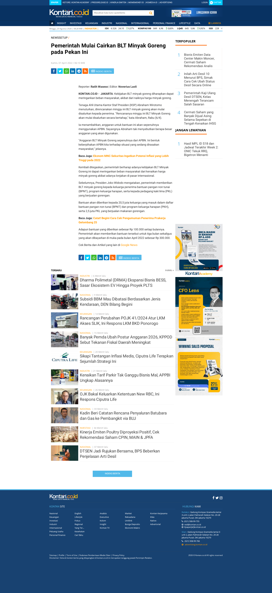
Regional (79, 524)
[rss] (85, 71)
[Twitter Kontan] (217, 497)
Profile (61, 555)
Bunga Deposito (132, 524)
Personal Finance (164, 23)
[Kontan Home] (52, 23)
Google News (129, 245)
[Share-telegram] (79, 71)
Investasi (76, 23)
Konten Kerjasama (158, 513)
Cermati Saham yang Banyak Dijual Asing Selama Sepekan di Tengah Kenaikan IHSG (200, 117)
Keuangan (91, 23)
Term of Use (71, 555)
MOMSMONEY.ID (136, 2)
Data (197, 23)
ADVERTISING (166, 2)
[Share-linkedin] (72, 71)
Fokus (77, 520)
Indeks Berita (112, 473)
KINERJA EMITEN (118, 2)
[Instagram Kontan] (221, 497)
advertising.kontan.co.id (195, 544)
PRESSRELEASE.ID (99, 2)
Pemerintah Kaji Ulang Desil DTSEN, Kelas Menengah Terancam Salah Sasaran (199, 98)
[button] (151, 13)
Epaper (54, 2)
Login (205, 2)
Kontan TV (105, 527)
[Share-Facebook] (54, 71)
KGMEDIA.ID (151, 2)
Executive (104, 517)
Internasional (140, 23)
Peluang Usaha (56, 531)
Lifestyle (185, 23)
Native (153, 520)
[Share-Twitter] (60, 71)
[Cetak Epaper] (194, 16)
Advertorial (155, 524)
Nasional (121, 23)
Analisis (103, 513)
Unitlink (128, 520)
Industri (107, 23)
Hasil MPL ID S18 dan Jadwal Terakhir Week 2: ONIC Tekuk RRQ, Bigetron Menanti (201, 149)
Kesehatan (80, 531)
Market (128, 513)
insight (61, 23)
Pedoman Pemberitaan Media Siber (94, 555)
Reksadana (130, 517)
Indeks (169, 270)
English (78, 513)
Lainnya (216, 23)
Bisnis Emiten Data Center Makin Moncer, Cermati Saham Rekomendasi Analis (199, 60)
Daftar (217, 2)
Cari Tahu (79, 535)
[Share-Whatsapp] (66, 71)
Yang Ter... (79, 527)
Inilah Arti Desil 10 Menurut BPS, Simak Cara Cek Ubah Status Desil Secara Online (199, 79)
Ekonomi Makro (132, 527)
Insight (103, 524)
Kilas (152, 517)
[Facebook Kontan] (213, 497)
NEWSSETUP (59, 37)
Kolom (103, 520)
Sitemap (53, 555)
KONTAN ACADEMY (80, 2)
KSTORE (66, 2)
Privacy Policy (118, 555)
